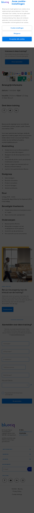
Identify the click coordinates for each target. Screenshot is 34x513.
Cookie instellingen (17, 28)
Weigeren (17, 33)
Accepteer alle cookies (17, 39)
